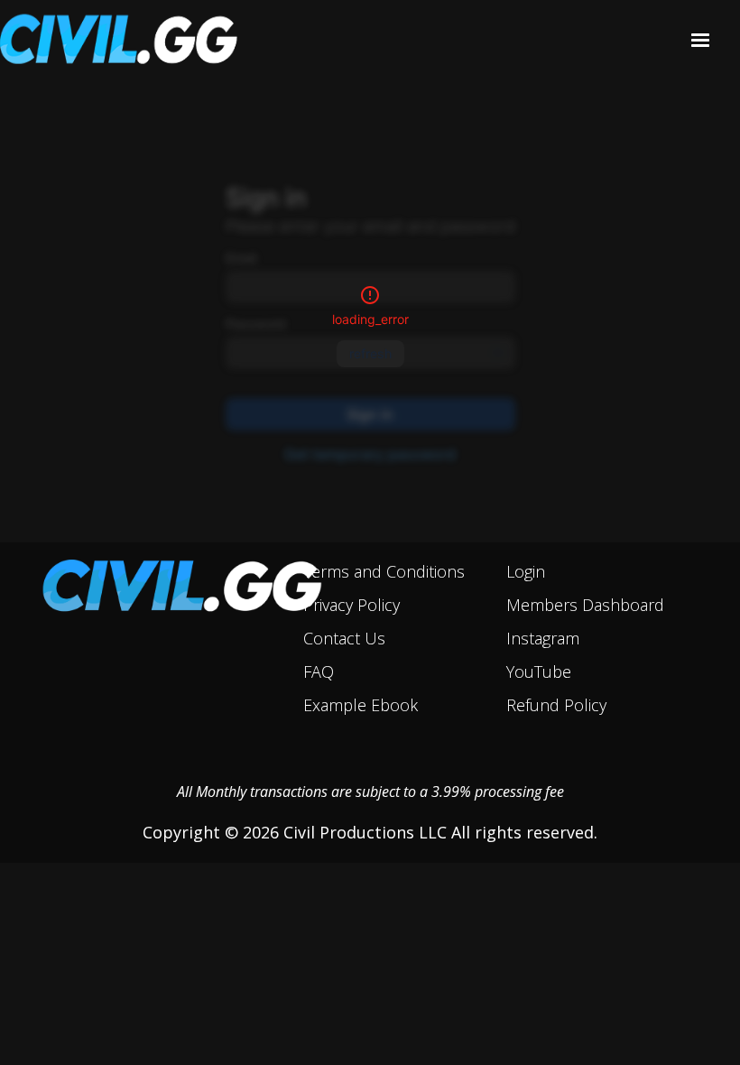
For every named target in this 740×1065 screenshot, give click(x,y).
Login (525, 571)
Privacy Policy (351, 605)
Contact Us (344, 638)
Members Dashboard (585, 605)
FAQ (318, 671)
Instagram (542, 638)
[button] (700, 40)
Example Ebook (360, 705)
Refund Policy (556, 705)
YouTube (538, 671)
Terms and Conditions (384, 571)
